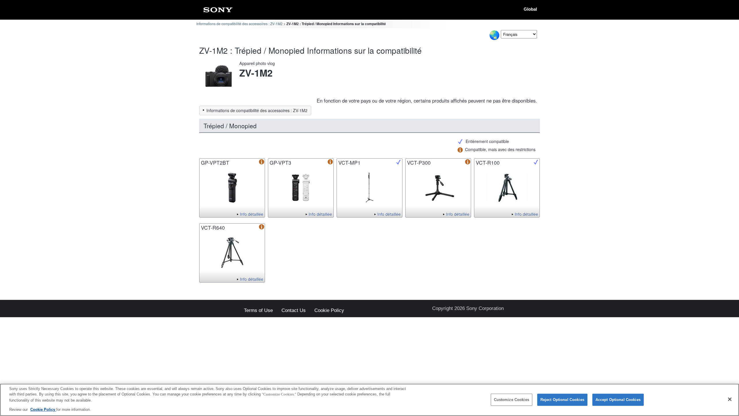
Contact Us (293, 310)
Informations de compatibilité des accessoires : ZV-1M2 (239, 23)
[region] (369, 400)
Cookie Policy (329, 310)
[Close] (729, 399)
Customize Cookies (511, 400)
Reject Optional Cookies (562, 400)
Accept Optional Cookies (618, 400)
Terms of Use (258, 310)
